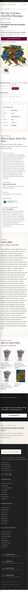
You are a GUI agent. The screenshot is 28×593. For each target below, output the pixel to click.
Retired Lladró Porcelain (6, 534)
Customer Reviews (5, 496)
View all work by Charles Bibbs (10, 244)
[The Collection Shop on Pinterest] (10, 474)
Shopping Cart (4, 498)
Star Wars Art (4, 538)
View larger (24, 64)
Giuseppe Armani (4, 509)
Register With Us (4, 494)
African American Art (5, 507)
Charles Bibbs (7, 18)
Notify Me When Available (14, 38)
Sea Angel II (17, 384)
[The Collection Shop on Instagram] (6, 474)
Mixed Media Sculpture (6, 536)
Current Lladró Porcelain (6, 531)
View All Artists (4, 523)
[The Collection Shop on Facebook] (2, 474)
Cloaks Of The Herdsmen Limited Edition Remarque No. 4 (7, 385)
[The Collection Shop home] (13, 5)
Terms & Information (4, 584)
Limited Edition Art (5, 520)
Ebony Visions (4, 516)
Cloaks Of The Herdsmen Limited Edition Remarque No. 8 (7, 364)
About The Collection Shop (6, 483)
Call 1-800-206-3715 (14, 415)
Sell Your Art (3, 547)
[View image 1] (6, 70)
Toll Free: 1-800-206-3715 (6, 466)
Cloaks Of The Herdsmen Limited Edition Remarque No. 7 (20, 364)
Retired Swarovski (5, 540)
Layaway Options (4, 485)
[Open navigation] (3, 4)
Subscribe (17, 584)
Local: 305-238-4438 (5, 468)
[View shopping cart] (25, 4)
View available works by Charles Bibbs (8, 41)
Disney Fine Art (4, 514)
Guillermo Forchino (5, 518)
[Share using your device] (16, 96)
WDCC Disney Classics (6, 542)
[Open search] (23, 4)
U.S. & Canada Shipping (6, 487)
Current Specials (4, 545)
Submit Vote (15, 88)
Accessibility (3, 492)
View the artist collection (8, 345)
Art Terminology (4, 490)
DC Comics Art (4, 512)
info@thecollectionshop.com (7, 470)
